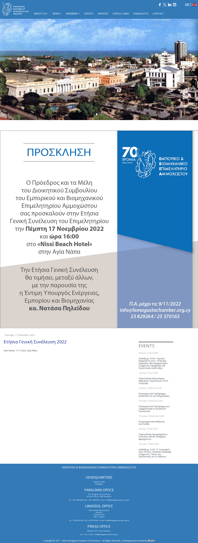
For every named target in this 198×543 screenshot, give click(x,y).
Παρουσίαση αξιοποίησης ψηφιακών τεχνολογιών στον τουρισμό (153, 381)
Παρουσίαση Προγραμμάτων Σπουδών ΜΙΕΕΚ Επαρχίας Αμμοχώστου (153, 436)
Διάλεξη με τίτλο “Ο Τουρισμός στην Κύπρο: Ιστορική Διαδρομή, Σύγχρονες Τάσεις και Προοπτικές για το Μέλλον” (155, 453)
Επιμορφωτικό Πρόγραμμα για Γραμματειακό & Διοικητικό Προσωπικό (154, 408)
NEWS (56, 13)
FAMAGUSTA (140, 13)
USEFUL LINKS (121, 13)
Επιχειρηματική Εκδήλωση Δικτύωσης (152, 422)
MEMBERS (72, 13)
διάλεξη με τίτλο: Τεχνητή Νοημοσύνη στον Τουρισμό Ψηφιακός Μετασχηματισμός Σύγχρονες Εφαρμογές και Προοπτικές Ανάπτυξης (153, 363)
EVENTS (88, 13)
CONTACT (158, 13)
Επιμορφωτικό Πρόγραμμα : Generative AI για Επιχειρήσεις (154, 394)
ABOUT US (40, 13)
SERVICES (103, 13)
